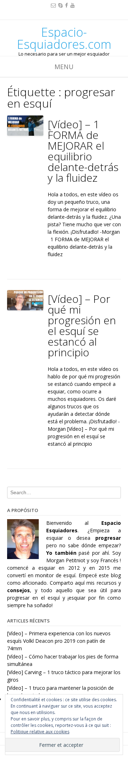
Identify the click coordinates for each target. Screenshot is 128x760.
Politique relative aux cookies (40, 732)
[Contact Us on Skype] (60, 5)
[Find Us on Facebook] (66, 5)
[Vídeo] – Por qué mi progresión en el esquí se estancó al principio (82, 325)
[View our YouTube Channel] (72, 5)
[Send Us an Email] (53, 5)
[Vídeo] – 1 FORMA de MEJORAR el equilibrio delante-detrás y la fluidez (83, 151)
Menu (64, 66)
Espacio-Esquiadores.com (64, 38)
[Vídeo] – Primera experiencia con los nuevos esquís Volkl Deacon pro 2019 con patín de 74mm (59, 641)
